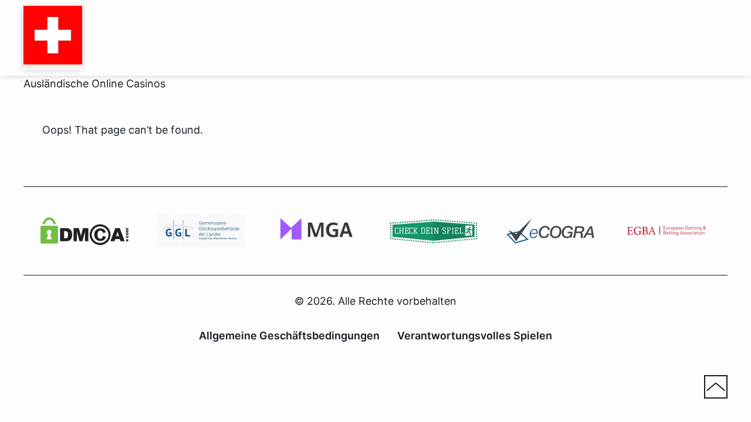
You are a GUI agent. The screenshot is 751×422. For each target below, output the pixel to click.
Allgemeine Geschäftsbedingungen (289, 335)
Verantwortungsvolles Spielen (474, 335)
